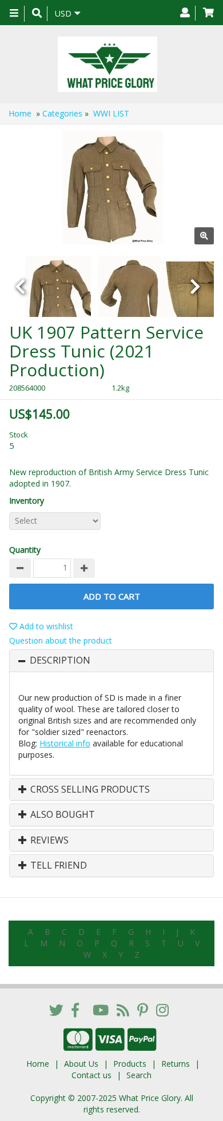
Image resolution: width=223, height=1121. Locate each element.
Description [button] (60, 661)
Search (139, 1075)
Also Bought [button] (61, 815)
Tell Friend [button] (57, 866)
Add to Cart (111, 596)
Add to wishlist (45, 626)
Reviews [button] (48, 840)
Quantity (25, 549)
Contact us (91, 1075)
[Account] (185, 13)
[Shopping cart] (208, 13)
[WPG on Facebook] (75, 1009)
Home (20, 113)
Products (129, 1063)
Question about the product (60, 640)
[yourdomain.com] (107, 64)
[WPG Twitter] (56, 1009)
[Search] (37, 13)
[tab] (111, 661)
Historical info (64, 743)
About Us (81, 1063)
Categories (62, 113)
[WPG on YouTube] (101, 1009)
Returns (175, 1063)
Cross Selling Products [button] (89, 790)
